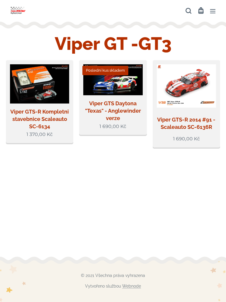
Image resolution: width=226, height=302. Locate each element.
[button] (188, 11)
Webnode (131, 286)
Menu (213, 11)
